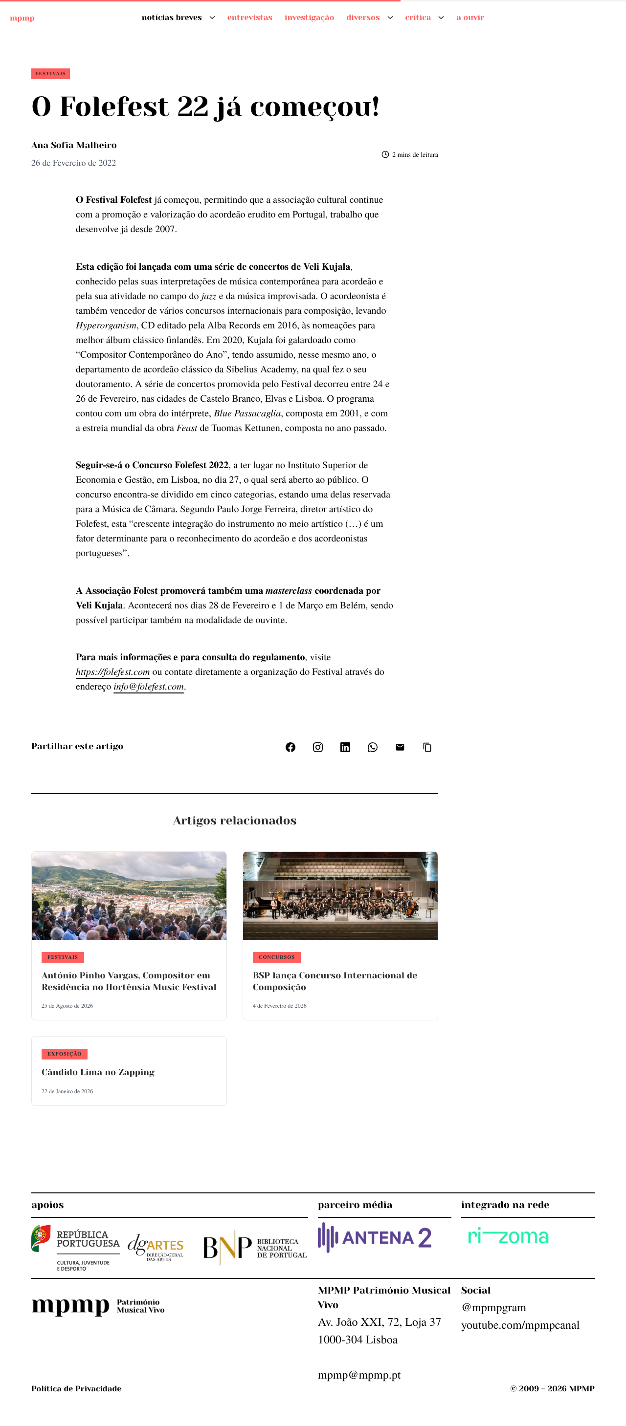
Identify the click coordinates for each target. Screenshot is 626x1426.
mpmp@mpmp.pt (359, 1374)
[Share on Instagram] (318, 747)
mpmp (22, 17)
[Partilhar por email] (400, 747)
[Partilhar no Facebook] (290, 747)
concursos (277, 957)
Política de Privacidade (76, 1388)
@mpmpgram (493, 1307)
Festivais (50, 73)
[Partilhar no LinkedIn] (345, 747)
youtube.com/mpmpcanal (520, 1324)
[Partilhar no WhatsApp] (372, 747)
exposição (64, 1054)
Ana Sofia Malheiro (74, 146)
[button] (427, 747)
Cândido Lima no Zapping (98, 1073)
